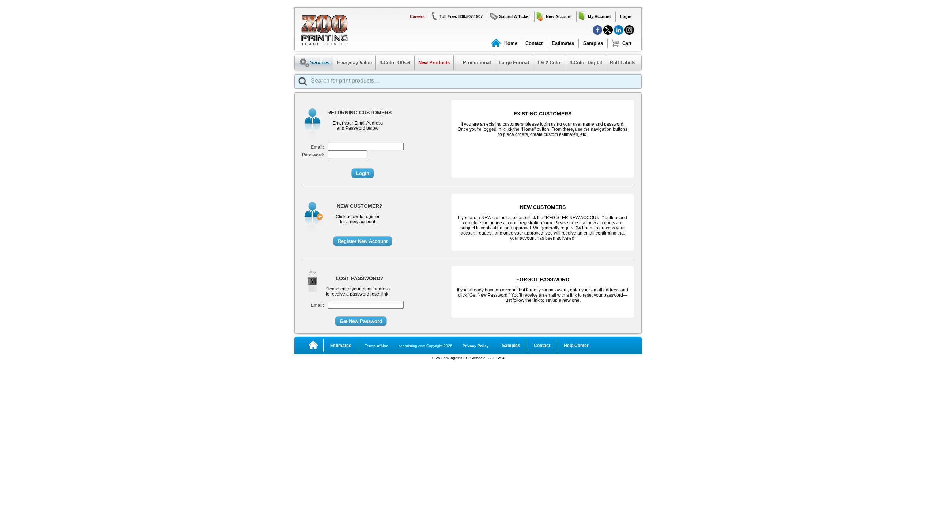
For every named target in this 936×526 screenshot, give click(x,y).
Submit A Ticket (514, 16)
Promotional (473, 62)
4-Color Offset (395, 62)
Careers (417, 16)
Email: (317, 147)
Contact (534, 43)
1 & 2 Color (549, 62)
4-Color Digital (586, 62)
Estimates (563, 43)
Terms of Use (376, 346)
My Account (599, 16)
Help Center (576, 345)
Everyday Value (354, 62)
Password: (313, 154)
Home (510, 43)
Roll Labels (622, 62)
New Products (434, 62)
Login (625, 16)
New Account (559, 16)
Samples (593, 43)
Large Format (514, 62)
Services (319, 62)
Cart (626, 43)
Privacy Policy (476, 346)
